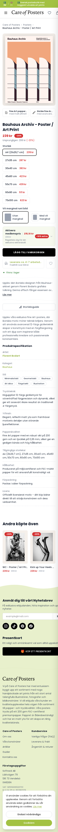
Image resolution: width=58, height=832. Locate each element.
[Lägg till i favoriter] (50, 263)
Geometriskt (30, 378)
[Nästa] (52, 551)
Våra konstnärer (11, 741)
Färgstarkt (23, 383)
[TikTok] (14, 626)
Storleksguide (31, 307)
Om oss (7, 736)
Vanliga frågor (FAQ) (43, 736)
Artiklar (6, 746)
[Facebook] (31, 626)
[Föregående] (6, 551)
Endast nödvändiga (29, 814)
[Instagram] (6, 626)
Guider (6, 752)
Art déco (9, 383)
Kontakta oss (10, 757)
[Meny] (6, 13)
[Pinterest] (22, 626)
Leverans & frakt (41, 741)
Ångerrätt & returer (42, 746)
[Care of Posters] (29, 679)
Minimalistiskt (12, 378)
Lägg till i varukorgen (29, 252)
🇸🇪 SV (5, 3)
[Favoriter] (49, 13)
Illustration (39, 383)
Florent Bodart (11, 355)
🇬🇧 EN (11, 3)
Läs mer (7, 294)
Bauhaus (7, 367)
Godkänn (29, 822)
